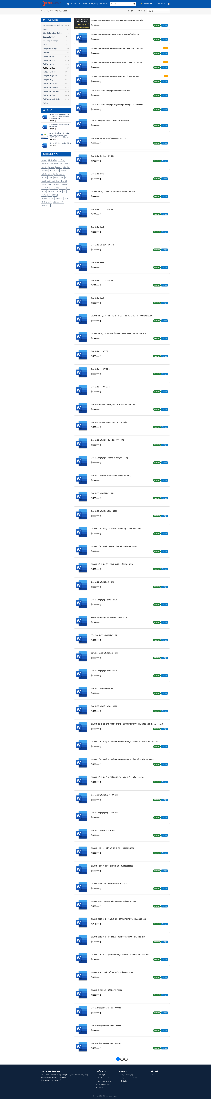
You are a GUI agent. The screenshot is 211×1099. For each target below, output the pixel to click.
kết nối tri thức (58, 177)
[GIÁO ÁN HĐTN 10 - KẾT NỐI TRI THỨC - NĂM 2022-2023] (82, 851)
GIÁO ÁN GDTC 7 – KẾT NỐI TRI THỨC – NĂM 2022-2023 (112, 972)
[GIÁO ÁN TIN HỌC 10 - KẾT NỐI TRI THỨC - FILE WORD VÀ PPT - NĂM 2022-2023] (82, 319)
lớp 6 (43, 181)
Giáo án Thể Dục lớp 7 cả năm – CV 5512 (106, 1043)
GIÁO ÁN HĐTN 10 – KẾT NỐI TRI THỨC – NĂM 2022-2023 (112, 848)
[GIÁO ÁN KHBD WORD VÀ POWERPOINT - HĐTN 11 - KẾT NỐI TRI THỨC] (82, 66)
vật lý (49, 195)
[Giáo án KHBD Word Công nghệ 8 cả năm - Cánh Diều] (82, 94)
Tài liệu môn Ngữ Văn (50, 83)
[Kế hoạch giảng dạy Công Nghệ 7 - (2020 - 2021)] (82, 620)
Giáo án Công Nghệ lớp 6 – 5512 (102, 493)
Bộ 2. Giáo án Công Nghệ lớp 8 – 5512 (104, 635)
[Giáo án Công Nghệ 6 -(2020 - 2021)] (82, 514)
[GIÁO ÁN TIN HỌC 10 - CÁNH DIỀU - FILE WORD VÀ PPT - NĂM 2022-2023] (82, 336)
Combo (45, 29)
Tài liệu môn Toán (49, 95)
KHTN (45, 45)
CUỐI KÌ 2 (67, 163)
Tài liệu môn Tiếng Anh (51, 91)
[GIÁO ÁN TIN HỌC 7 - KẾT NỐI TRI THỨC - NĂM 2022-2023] (82, 194)
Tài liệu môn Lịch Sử (50, 76)
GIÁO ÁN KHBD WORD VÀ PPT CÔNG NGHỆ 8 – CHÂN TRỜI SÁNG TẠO (117, 49)
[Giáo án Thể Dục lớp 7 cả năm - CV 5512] (82, 1046)
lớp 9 (58, 181)
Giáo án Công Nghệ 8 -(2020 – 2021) (104, 671)
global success (59, 174)
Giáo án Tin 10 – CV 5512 (100, 351)
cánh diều (66, 167)
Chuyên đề (83, 4)
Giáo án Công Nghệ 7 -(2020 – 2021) (104, 600)
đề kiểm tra (58, 198)
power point (54, 188)
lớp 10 (64, 181)
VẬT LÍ (44, 195)
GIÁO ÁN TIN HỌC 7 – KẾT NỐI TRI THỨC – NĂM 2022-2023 (113, 192)
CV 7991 (58, 167)
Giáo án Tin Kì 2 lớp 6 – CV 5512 (102, 156)
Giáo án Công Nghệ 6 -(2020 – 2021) (104, 511)
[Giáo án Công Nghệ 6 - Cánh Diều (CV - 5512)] (82, 443)
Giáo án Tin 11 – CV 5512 (100, 369)
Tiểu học (58, 191)
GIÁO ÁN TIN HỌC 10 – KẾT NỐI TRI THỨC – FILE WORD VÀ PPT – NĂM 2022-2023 (121, 316)
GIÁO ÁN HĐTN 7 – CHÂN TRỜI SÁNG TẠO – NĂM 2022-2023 (113, 901)
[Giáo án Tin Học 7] (82, 230)
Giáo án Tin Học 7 (97, 227)
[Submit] (134, 4)
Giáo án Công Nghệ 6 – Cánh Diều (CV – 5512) (108, 440)
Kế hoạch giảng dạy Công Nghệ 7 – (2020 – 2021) (109, 617)
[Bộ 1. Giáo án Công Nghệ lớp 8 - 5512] (82, 656)
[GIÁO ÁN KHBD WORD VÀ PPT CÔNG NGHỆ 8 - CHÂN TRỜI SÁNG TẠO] (82, 52)
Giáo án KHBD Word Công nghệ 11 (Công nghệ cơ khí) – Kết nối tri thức (117, 105)
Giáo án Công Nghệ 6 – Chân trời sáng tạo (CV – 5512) (111, 475)
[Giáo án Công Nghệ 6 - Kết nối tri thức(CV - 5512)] (82, 461)
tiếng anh (51, 191)
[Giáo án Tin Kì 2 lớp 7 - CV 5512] (82, 212)
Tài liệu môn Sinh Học (50, 87)
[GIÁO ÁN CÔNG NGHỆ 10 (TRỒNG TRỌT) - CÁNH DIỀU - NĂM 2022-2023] (82, 780)
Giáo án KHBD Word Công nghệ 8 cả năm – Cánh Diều (110, 91)
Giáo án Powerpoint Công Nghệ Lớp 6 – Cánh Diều (109, 422)
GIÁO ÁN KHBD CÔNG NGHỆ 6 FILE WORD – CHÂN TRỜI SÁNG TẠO (115, 34)
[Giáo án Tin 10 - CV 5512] (82, 354)
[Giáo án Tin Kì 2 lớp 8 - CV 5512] (82, 248)
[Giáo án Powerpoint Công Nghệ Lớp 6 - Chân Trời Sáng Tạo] (82, 407)
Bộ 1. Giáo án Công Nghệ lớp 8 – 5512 (104, 653)
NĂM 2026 (64, 184)
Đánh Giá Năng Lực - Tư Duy (52, 33)
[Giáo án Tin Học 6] (82, 177)
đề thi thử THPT (58, 202)
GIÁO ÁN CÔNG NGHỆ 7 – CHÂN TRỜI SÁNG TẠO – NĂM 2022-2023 (116, 529)
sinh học (62, 188)
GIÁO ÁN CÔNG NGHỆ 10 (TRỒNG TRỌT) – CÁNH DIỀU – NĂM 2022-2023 (117, 777)
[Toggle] (68, 25)
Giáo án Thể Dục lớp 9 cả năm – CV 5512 (106, 1008)
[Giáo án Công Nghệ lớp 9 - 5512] (82, 691)
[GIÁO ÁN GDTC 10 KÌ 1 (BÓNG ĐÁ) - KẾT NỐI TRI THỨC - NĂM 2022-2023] (82, 940)
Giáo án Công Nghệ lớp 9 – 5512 (102, 689)
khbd (50, 177)
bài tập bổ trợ (52, 160)
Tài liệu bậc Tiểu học (50, 49)
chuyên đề (45, 163)
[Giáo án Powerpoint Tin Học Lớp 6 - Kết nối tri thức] (82, 124)
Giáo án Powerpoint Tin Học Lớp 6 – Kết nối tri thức (110, 121)
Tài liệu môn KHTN (49, 72)
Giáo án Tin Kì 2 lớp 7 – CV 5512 (102, 209)
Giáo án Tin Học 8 (97, 263)
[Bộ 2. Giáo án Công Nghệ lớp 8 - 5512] (82, 638)
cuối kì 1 (44, 167)
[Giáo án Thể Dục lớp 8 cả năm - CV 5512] (82, 1029)
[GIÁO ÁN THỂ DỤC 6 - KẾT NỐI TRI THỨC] (82, 993)
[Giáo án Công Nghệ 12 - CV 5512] (82, 833)
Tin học (45, 103)
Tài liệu (52, 11)
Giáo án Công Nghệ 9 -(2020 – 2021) (104, 706)
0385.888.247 (62, 1077)
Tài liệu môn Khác (49, 68)
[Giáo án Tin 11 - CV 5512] (82, 372)
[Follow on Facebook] (152, 1075)
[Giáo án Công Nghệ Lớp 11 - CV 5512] (82, 816)
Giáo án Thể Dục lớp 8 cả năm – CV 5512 (106, 1026)
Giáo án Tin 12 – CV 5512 (100, 387)
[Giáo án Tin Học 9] (82, 301)
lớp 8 (53, 181)
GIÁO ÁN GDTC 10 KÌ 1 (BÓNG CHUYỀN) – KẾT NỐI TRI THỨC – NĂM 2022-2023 (120, 955)
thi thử (44, 191)
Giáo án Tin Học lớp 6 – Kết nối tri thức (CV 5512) (109, 138)
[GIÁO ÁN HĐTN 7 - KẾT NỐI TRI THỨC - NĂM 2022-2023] (82, 869)
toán (64, 191)
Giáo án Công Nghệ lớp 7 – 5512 (102, 582)
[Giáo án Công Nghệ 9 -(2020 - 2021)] (82, 709)
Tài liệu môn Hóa (48, 64)
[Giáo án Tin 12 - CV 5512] (82, 390)
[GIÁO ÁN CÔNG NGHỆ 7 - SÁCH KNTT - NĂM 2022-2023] (82, 567)
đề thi (66, 198)
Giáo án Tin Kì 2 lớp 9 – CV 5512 (102, 280)
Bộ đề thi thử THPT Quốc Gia (53, 25)
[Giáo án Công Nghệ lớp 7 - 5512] (82, 585)
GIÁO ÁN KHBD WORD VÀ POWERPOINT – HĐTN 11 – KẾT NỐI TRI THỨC (117, 63)
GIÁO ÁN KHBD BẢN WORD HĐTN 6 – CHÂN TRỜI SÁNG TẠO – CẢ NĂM (117, 20)
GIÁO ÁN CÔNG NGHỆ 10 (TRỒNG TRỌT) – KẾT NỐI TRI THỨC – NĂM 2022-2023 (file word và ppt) (127, 724)
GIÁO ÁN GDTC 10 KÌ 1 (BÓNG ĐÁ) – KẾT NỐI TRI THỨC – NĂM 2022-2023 (118, 937)
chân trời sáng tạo (56, 163)
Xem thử (157, 25)
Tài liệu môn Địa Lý (49, 56)
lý (65, 177)
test (68, 188)
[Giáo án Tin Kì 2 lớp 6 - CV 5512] (82, 159)
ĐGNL (55, 195)
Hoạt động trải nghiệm (50, 41)
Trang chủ (44, 11)
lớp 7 (48, 181)
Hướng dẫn (102, 4)
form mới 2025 (54, 170)
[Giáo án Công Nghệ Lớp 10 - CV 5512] (82, 798)
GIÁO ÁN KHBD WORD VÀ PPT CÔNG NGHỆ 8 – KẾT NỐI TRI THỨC (115, 77)
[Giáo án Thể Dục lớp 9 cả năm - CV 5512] (82, 1011)
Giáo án (74, 4)
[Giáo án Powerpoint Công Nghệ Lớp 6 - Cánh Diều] (82, 425)
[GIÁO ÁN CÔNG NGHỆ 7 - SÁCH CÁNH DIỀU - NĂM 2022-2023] (82, 549)
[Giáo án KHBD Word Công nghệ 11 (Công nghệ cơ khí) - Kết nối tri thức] (82, 108)
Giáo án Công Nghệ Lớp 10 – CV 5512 (104, 795)
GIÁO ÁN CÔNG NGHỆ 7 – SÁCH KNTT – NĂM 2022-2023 (112, 564)
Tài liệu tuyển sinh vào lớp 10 (53, 99)
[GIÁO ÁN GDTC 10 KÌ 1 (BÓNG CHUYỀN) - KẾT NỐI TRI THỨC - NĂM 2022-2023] (82, 958)
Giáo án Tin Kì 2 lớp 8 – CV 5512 (102, 245)
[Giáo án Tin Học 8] (82, 266)
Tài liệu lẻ (46, 52)
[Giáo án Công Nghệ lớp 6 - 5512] (82, 496)
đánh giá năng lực (47, 198)
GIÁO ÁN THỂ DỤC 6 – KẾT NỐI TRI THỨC (106, 990)
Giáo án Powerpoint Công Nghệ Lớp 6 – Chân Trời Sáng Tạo (113, 405)
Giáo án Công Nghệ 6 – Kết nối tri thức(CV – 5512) (109, 458)
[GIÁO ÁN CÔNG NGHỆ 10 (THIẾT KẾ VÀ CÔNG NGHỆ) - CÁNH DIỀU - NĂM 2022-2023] (82, 762)
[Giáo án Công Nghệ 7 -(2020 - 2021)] (82, 603)
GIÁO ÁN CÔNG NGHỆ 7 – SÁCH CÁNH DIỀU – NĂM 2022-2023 (114, 547)
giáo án (63, 170)
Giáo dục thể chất (49, 37)
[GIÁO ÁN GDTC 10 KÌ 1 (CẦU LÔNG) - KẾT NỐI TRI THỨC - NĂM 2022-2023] (82, 922)
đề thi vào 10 (46, 205)
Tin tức (92, 4)
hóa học (44, 177)
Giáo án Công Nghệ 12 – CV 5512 (103, 830)
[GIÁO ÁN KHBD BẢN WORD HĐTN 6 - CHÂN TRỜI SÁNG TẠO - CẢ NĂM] (82, 23)
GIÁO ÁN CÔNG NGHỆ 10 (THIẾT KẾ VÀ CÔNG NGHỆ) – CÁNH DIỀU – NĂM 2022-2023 (122, 759)
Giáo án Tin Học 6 (97, 174)
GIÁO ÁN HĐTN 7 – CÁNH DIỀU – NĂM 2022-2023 (109, 884)
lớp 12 (50, 184)
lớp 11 (44, 184)
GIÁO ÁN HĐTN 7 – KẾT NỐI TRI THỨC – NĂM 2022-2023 (112, 866)
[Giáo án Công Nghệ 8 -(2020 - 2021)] (82, 674)
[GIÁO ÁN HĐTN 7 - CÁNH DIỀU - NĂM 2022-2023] (82, 887)
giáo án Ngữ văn (47, 174)
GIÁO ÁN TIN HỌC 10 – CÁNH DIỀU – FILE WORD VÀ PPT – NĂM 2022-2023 (118, 334)
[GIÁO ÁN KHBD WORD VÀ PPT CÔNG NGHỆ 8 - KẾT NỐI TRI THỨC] (82, 80)
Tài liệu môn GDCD (49, 60)
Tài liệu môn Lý (48, 80)
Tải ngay (164, 25)
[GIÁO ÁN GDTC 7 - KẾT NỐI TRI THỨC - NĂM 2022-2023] (82, 975)
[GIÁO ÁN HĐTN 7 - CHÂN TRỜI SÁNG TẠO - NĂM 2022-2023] (82, 904)
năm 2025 (45, 188)
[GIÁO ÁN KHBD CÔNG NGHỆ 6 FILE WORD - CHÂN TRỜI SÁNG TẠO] (82, 37)
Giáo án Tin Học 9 (97, 298)
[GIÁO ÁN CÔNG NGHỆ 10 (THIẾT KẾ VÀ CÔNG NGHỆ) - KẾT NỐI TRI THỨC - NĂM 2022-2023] (82, 745)
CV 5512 (51, 167)
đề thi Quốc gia (46, 202)
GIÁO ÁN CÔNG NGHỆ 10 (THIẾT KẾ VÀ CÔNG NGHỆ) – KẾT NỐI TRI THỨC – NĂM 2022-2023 (125, 742)
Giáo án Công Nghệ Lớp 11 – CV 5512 (104, 813)
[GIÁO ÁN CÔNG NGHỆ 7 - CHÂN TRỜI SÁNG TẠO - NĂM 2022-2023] (82, 532)
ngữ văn (56, 184)
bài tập (44, 160)
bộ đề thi (61, 160)
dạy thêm (45, 170)
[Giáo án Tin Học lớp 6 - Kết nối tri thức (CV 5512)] (82, 141)
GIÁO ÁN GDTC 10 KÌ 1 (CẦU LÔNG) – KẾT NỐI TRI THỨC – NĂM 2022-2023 (118, 919)
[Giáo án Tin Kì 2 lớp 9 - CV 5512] (82, 283)
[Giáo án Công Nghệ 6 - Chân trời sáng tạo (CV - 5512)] (82, 478)
